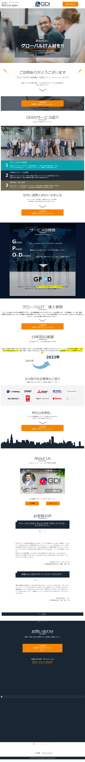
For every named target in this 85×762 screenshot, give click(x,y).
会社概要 (37, 753)
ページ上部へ (42, 614)
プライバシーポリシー (47, 753)
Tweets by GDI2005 (8, 673)
